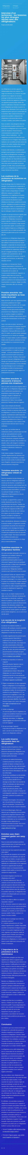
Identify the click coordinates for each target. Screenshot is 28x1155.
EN (2, 1148)
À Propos (16, 6)
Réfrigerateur (6, 6)
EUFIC (16, 699)
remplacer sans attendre (14, 656)
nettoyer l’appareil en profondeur (13, 680)
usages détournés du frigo (8, 828)
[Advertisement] (14, 41)
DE (4, 1148)
